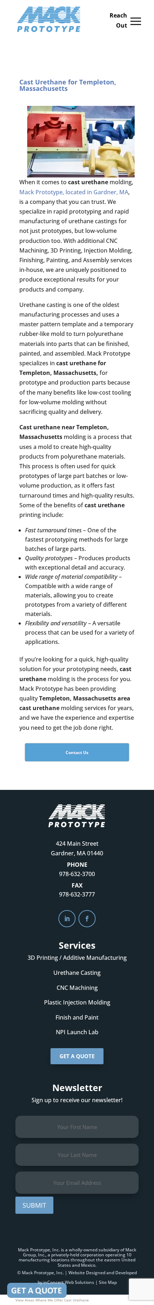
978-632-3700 (77, 874)
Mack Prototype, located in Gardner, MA (73, 192)
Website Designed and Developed (102, 1273)
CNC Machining (77, 988)
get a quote (77, 1056)
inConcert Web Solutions (68, 1282)
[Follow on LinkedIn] (67, 918)
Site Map (108, 1282)
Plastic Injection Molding (77, 1002)
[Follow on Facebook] (87, 918)
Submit (34, 1205)
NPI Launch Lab (77, 1032)
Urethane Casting (77, 973)
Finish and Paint (77, 1017)
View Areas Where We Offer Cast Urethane (52, 1299)
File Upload (37, 1290)
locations (60, 1260)
